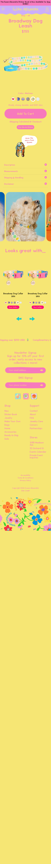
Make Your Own (12, 421)
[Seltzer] (28, 99)
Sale (6, 439)
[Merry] (23, 99)
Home (7, 428)
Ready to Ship (11, 435)
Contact (34, 411)
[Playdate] (18, 99)
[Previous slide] (19, 319)
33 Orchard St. (37, 448)
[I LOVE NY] (13, 99)
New (6, 411)
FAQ (32, 418)
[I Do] (37, 99)
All (29, 16)
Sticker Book (10, 414)
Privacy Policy (25, 480)
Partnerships (36, 428)
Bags (7, 425)
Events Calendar (38, 452)
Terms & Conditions (25, 478)
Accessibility (25, 475)
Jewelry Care (36, 421)
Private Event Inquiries (36, 456)
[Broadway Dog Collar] (13, 275)
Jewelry (8, 418)
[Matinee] (32, 99)
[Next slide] (32, 319)
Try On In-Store (25, 127)
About (33, 414)
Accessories (10, 432)
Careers (34, 425)
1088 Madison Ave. (37, 443)
